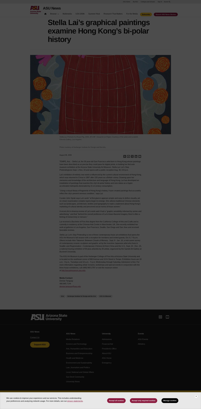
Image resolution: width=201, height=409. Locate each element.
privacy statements (75, 401)
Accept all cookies (116, 400)
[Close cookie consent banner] (196, 396)
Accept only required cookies (143, 400)
